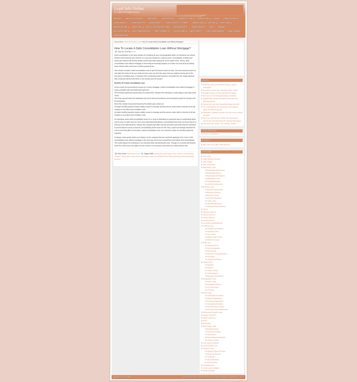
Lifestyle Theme (204, 377)
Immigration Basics (214, 284)
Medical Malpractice (214, 298)
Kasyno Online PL (181, 27)
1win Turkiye (153, 19)
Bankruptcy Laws (185, 19)
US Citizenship (212, 287)
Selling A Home (213, 340)
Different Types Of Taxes (216, 351)
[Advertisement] (210, 10)
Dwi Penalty (211, 251)
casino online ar (138, 23)
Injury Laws (136, 27)
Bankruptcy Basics (214, 173)
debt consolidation (142, 156)
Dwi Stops (211, 257)
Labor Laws (211, 201)
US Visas (210, 290)
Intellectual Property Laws (158, 27)
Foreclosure (211, 335)
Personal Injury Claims (215, 307)
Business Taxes (213, 195)
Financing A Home (214, 332)
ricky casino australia (141, 31)
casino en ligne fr (231, 19)
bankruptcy (158, 154)
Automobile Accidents (215, 296)
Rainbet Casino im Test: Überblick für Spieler (220, 93)
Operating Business (214, 204)
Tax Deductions (213, 360)
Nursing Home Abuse (215, 301)
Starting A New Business (216, 206)
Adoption (210, 265)
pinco (212, 27)
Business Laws (202, 19)
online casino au (198, 27)
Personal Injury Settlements (217, 310)
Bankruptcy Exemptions (216, 176)
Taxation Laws (178, 32)
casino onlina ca (120, 23)
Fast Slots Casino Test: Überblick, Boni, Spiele (220, 90)
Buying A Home (213, 329)
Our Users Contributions (210, 134)
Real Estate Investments (216, 337)
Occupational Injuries (215, 304)
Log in (241, 377)
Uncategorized (196, 31)
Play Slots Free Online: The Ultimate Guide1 (219, 124)
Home (126, 42)
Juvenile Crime (213, 232)
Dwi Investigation (213, 248)
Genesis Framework (220, 377)
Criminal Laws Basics (215, 229)
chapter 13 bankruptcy (185, 154)
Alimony (210, 268)
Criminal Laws (196, 23)
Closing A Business (214, 198)
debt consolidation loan (159, 156)
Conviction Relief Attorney (177, 23)
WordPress (234, 377)
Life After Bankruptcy (215, 184)
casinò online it (155, 23)
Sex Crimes (211, 234)
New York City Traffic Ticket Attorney (216, 145)
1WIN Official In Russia (134, 19)
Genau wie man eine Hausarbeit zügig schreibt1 (221, 104)
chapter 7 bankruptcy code (124, 156)
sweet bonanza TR (162, 31)
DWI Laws (210, 23)
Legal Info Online (129, 8)
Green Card (211, 282)
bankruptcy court (169, 154)
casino (216, 19)
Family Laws (223, 23)
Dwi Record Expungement (217, 254)
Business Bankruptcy (215, 190)
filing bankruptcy (175, 156)
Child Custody (212, 271)
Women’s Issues (213, 240)
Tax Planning (212, 362)
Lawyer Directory (121, 35)
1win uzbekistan (168, 19)
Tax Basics (211, 357)
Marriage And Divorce (215, 276)
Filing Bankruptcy (213, 181)
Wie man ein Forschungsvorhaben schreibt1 (219, 96)
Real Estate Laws (119, 32)
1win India (117, 19)
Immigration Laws (119, 27)
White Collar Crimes (214, 237)
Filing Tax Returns (214, 354)
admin (133, 52)
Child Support (212, 273)
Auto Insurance (213, 245)
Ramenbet (222, 27)
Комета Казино (234, 31)
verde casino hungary (215, 31)
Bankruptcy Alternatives (216, 170)
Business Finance (214, 193)
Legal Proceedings (214, 259)
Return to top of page (123, 377)
